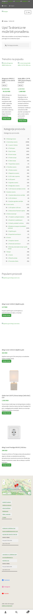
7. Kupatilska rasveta (13, 164)
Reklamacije (5, 511)
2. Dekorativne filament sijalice (16, 210)
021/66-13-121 (5, 560)
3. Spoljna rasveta (11, 192)
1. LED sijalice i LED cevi (14, 207)
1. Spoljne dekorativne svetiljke (16, 195)
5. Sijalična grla (12, 231)
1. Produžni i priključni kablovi (16, 217)
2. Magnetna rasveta (13, 173)
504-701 (11, 534)
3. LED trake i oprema (14, 176)
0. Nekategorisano (11, 139)
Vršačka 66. (10, 1)
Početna (6, 21)
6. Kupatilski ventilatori (14, 234)
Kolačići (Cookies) (6, 502)
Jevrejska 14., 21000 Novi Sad (9, 554)
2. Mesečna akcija (12, 258)
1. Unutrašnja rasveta (11, 142)
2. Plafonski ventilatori (14, 243)
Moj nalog (5, 612)
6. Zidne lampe (12, 160)
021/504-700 (17, 1)
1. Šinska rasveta (12, 170)
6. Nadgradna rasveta (13, 186)
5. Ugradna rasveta (13, 182)
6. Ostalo (8, 237)
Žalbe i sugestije (6, 514)
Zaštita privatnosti (6, 505)
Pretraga (16, 612)
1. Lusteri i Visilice (13, 145)
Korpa (25, 611)
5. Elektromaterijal (11, 214)
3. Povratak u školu (13, 261)
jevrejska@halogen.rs (7, 557)
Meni (29, 12)
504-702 (15, 534)
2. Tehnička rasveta (11, 167)
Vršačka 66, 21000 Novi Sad (8, 528)
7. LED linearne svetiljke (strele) (16, 189)
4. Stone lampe (12, 154)
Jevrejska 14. (25, 1)
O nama (4, 517)
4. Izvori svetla (10, 204)
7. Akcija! (8, 252)
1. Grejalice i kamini (13, 240)
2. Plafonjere (11, 148)
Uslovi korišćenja (6, 508)
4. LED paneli (11, 179)
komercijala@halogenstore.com (10, 531)
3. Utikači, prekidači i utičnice (16, 223)
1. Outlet (10, 255)
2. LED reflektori (12, 198)
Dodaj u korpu (6, 118)
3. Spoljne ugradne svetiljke (15, 201)
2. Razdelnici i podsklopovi (15, 220)
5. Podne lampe (12, 157)
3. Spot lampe (12, 151)
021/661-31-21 (5, 3)
